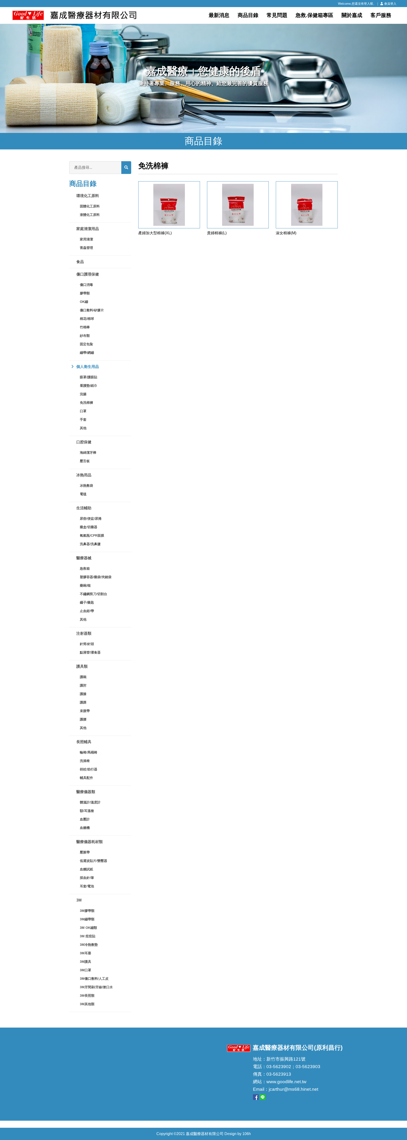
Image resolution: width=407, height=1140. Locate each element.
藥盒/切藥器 (88, 527)
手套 (83, 419)
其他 (83, 428)
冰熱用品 (83, 475)
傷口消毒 (86, 285)
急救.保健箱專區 (314, 15)
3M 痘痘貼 (87, 936)
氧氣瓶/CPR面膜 (92, 535)
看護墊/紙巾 (88, 385)
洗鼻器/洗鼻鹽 (90, 544)
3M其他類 (87, 1004)
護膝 (83, 694)
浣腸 (83, 394)
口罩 (83, 411)
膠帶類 (85, 293)
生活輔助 (83, 508)
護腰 (83, 719)
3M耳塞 (85, 953)
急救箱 (85, 568)
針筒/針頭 (87, 644)
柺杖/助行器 (88, 769)
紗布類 (85, 335)
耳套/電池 (87, 886)
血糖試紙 (86, 869)
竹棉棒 (85, 327)
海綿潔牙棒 (88, 452)
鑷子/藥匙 (87, 602)
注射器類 (83, 633)
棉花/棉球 (87, 319)
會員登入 (390, 3)
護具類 (82, 666)
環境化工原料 (87, 196)
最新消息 (219, 15)
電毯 (83, 494)
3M (78, 900)
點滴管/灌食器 (90, 652)
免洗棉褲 (86, 402)
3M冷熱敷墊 (89, 945)
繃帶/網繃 (87, 352)
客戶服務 (380, 15)
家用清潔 (86, 239)
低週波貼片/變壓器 (93, 861)
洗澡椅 (85, 761)
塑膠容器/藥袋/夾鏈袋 (95, 577)
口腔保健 (83, 442)
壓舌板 (85, 461)
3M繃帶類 (87, 919)
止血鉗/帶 (87, 611)
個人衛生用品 (87, 367)
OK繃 (84, 302)
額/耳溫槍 (87, 811)
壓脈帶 (85, 852)
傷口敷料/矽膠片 (92, 310)
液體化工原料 (90, 215)
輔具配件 (86, 778)
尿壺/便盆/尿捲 (91, 518)
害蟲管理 (86, 248)
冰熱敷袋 (86, 485)
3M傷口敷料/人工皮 (94, 978)
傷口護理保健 (87, 274)
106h (246, 1134)
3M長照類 (87, 995)
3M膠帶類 (87, 911)
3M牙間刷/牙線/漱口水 (96, 987)
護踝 (83, 702)
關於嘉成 (352, 15)
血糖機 (85, 828)
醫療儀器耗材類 (89, 842)
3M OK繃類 (88, 928)
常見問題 (277, 15)
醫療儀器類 (85, 792)
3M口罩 (85, 970)
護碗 (83, 677)
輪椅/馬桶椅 (88, 752)
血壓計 (85, 819)
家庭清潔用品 (87, 229)
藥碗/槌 (85, 585)
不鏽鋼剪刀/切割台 (93, 594)
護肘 (83, 685)
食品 (80, 262)
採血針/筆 (87, 878)
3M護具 (85, 961)
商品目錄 (248, 15)
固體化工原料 (90, 206)
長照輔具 (83, 742)
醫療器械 (83, 558)
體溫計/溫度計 (90, 802)
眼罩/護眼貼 (88, 377)
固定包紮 (86, 344)
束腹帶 (85, 711)
